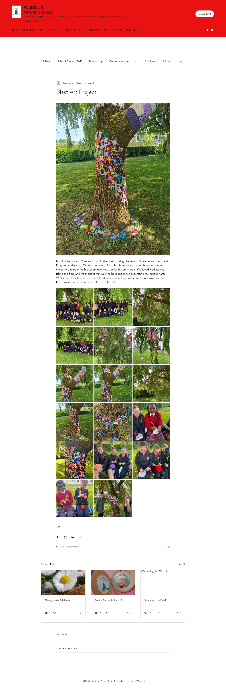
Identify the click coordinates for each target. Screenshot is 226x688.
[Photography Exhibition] (63, 582)
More (166, 61)
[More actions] (168, 83)
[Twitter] (212, 30)
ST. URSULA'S (34, 7)
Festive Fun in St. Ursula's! (109, 600)
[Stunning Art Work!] (163, 582)
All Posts (46, 61)
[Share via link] (80, 537)
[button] (181, 61)
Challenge (151, 61)
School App (96, 61)
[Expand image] (74, 307)
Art (137, 61)
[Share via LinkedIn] (72, 537)
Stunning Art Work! (155, 600)
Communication (119, 61)
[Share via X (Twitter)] (65, 537)
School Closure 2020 (69, 61)
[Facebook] (207, 30)
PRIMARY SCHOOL (38, 12)
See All (181, 564)
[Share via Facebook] (57, 537)
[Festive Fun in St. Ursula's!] (113, 582)
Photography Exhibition (58, 600)
